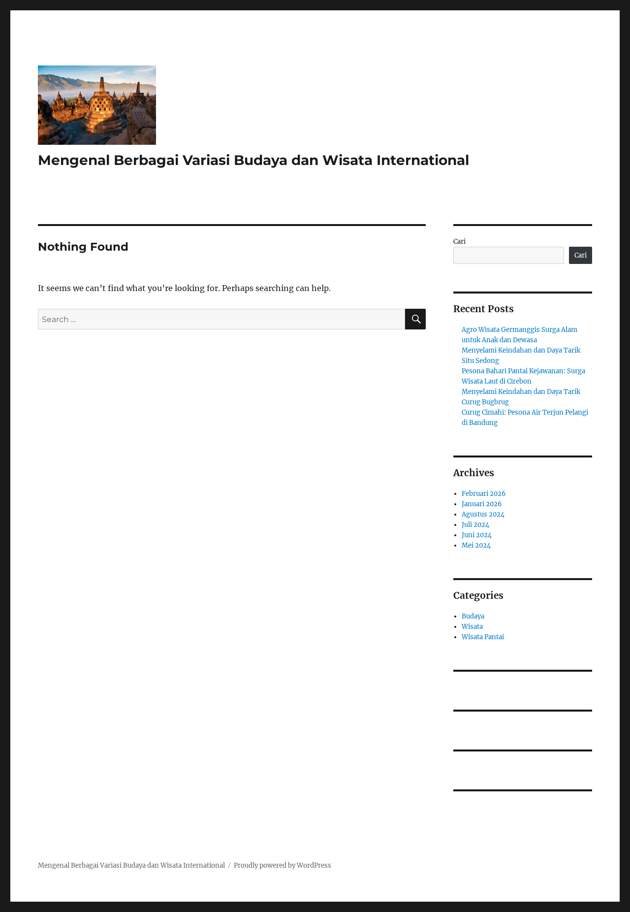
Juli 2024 (475, 525)
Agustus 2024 (483, 514)
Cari (459, 241)
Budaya (473, 616)
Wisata (472, 626)
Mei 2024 (476, 545)
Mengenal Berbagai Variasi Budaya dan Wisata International (253, 160)
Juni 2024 (477, 535)
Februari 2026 (484, 493)
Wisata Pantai (483, 637)
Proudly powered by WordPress (282, 865)
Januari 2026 (482, 504)
